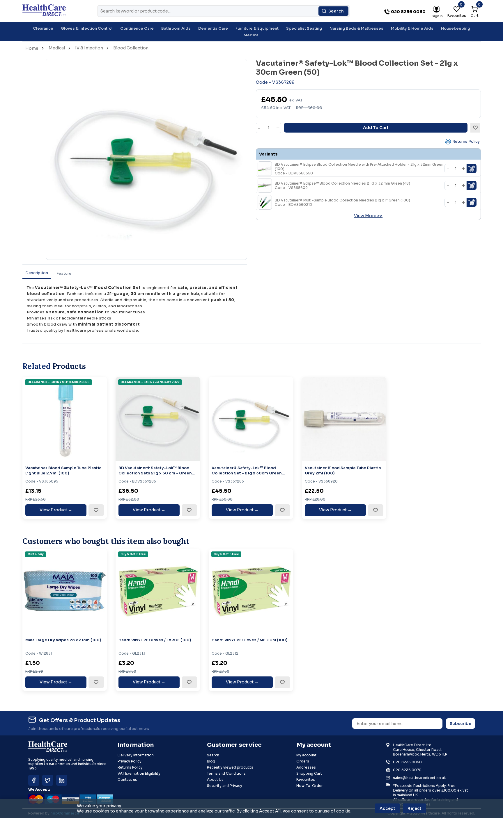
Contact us (127, 779)
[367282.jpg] (158, 419)
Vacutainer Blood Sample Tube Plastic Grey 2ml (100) (343, 470)
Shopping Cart (309, 773)
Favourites (305, 779)
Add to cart (376, 127)
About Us (215, 779)
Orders (302, 761)
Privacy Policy (129, 761)
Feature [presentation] (63, 273)
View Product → (56, 509)
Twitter (47, 780)
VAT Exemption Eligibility (139, 773)
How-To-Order (309, 785)
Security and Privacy (224, 785)
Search (336, 11)
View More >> (368, 215)
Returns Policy (466, 141)
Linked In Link (61, 780)
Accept (387, 808)
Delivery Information (136, 755)
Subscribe (460, 723)
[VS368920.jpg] (344, 419)
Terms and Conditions (226, 773)
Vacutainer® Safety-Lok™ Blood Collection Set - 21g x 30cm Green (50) (247, 470)
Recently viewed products (230, 767)
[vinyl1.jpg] (158, 591)
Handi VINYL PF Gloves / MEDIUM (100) (250, 639)
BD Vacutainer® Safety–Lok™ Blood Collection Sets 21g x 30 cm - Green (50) (155, 470)
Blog (211, 761)
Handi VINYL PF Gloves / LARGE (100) (154, 639)
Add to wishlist (475, 128)
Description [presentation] (36, 272)
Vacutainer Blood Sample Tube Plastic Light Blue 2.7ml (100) (63, 470)
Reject (414, 808)
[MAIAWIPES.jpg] (64, 591)
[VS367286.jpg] (251, 419)
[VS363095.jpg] (64, 419)
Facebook (33, 780)
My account (306, 755)
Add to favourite (96, 510)
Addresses (306, 767)
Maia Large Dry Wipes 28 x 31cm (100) (63, 639)
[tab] (36, 273)
